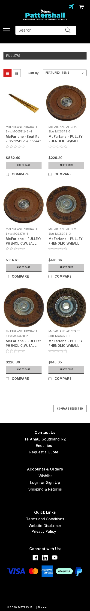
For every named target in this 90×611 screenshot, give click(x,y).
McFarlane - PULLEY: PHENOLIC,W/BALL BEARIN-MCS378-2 (23, 345)
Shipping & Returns (45, 489)
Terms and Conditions (45, 519)
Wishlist (45, 475)
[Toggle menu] (6, 30)
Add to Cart (23, 165)
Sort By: (33, 73)
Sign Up (53, 482)
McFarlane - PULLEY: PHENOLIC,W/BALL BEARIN (66, 345)
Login (34, 482)
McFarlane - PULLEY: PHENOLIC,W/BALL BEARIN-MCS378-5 (66, 141)
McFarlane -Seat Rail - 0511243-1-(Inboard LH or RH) (24, 141)
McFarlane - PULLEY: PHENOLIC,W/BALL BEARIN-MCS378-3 (66, 243)
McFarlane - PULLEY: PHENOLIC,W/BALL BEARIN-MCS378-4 (23, 243)
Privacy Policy (44, 531)
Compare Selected (70, 408)
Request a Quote (43, 452)
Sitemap (42, 607)
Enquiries (44, 445)
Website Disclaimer (45, 525)
